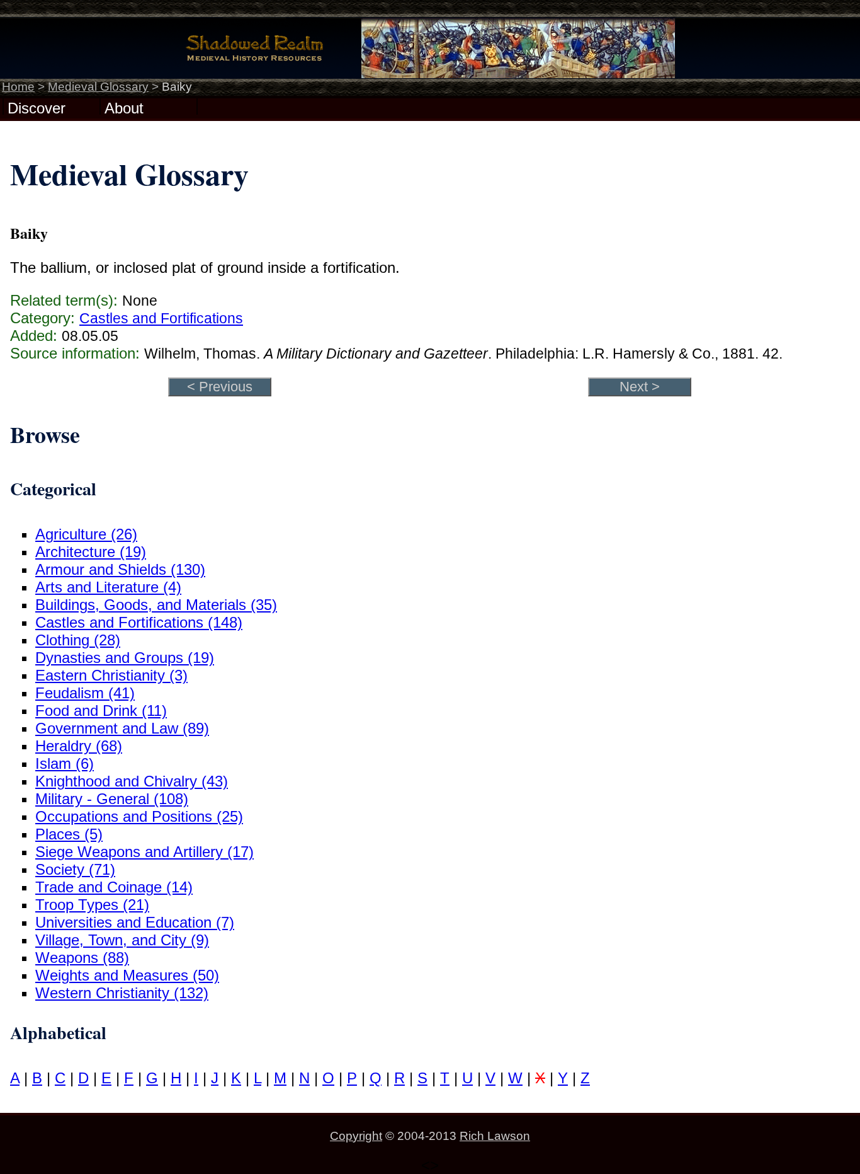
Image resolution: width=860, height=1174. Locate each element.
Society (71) (75, 869)
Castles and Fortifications (161, 318)
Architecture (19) (90, 551)
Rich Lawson (495, 1135)
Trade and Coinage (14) (114, 886)
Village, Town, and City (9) (122, 939)
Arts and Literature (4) (108, 587)
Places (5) (69, 834)
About (124, 107)
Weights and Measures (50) (127, 975)
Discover (36, 107)
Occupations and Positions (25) (139, 816)
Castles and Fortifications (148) (138, 622)
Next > (640, 386)
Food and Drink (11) (101, 710)
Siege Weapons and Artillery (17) (144, 851)
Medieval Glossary (98, 86)
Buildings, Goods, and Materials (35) (156, 604)
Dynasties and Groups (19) (124, 657)
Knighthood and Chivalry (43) (131, 781)
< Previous (219, 386)
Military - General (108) (111, 798)
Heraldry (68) (78, 745)
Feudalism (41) (85, 692)
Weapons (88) (82, 957)
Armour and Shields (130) (120, 569)
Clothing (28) (77, 639)
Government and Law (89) (122, 728)
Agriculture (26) (86, 534)
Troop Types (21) (92, 904)
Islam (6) (64, 763)
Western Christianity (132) (121, 992)
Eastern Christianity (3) (111, 675)
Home (18, 86)
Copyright (356, 1135)
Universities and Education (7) (134, 922)
